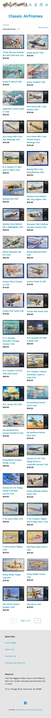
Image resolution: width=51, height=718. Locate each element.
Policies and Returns (15, 663)
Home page (10, 642)
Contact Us (10, 656)
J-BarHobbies (20, 710)
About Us (9, 649)
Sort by (6, 25)
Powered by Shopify (34, 710)
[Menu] (46, 4)
